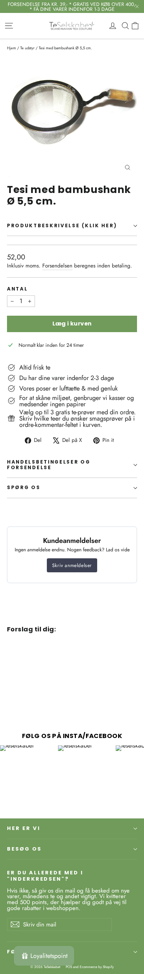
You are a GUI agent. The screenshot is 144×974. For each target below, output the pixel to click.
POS (69, 966)
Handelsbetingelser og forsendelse (49, 465)
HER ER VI (23, 828)
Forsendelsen (57, 266)
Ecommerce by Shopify (97, 966)
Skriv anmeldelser (72, 565)
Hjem (11, 48)
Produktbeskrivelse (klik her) (62, 225)
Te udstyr (27, 48)
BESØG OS (24, 848)
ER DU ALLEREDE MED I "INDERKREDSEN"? (45, 875)
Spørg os (24, 487)
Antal (17, 289)
